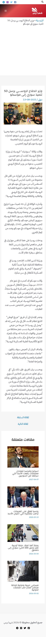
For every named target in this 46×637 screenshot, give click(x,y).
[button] (42, 2)
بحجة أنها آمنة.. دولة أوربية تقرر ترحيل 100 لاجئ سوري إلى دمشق (23, 547)
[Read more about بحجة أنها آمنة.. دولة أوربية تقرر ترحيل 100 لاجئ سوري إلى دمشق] (23, 533)
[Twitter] (11, 2)
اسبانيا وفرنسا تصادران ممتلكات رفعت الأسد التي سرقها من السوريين (25, 473)
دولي (40, 99)
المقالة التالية (23, 424)
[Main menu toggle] (6, 11)
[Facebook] (15, 2)
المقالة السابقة (23, 417)
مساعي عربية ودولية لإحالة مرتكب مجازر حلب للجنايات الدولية (25, 587)
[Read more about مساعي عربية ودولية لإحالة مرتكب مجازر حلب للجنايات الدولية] (23, 571)
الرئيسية (39, 20)
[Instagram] (7, 2)
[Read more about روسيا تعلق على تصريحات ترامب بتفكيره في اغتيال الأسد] (23, 497)
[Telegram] (4, 2)
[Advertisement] (23, 50)
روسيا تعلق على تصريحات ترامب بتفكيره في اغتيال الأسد (23, 512)
